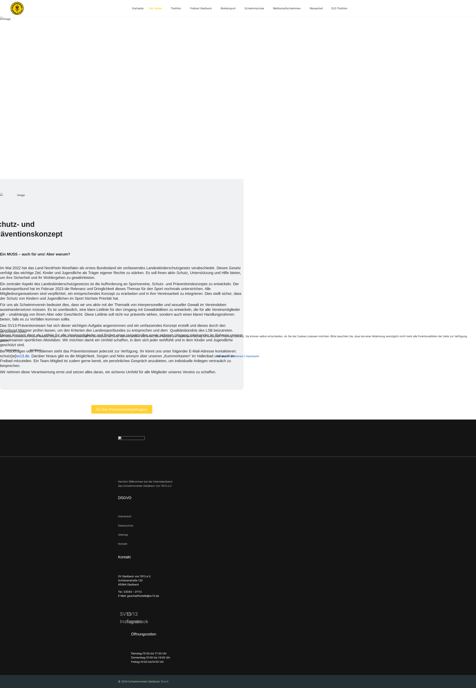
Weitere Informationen (230, 356)
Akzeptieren (12, 350)
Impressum (252, 356)
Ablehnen (35, 350)
